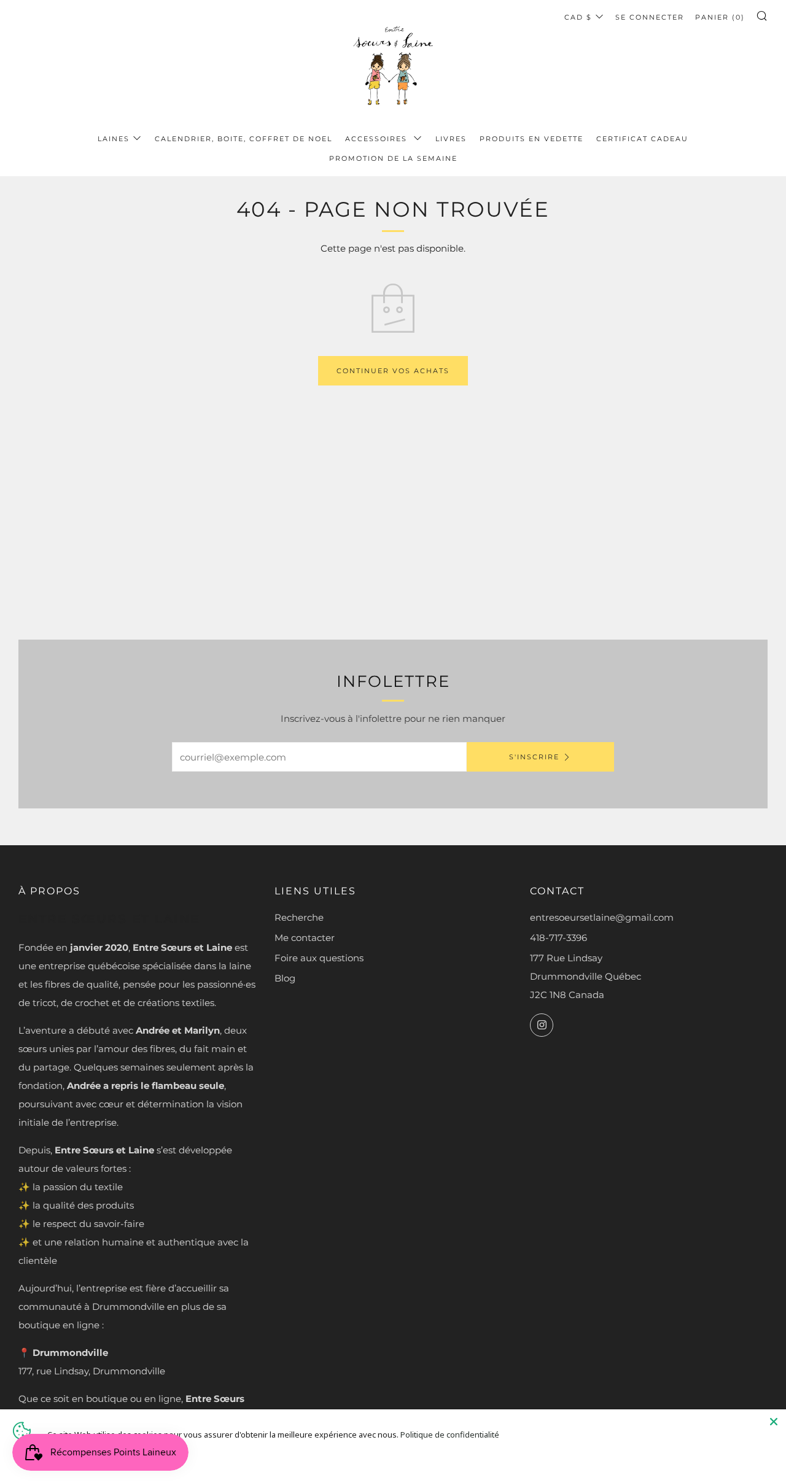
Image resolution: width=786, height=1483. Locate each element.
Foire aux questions (319, 958)
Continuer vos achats (393, 370)
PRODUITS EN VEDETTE (531, 138)
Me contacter (304, 937)
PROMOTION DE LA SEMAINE (393, 158)
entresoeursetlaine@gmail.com (602, 917)
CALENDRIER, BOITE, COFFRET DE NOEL (243, 138)
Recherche (299, 917)
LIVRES (451, 138)
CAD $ (578, 17)
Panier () (720, 17)
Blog (284, 978)
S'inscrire (534, 757)
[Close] (774, 1421)
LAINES (114, 138)
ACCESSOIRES (377, 138)
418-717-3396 (558, 937)
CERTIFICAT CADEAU (642, 138)
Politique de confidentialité (449, 1434)
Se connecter (649, 17)
